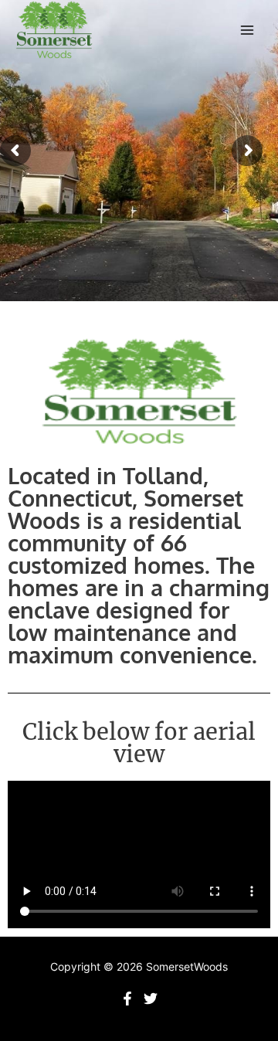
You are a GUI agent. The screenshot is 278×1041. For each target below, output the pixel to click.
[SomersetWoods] (54, 30)
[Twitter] (151, 998)
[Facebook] (127, 998)
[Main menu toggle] (247, 30)
